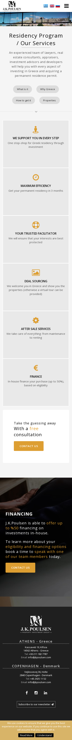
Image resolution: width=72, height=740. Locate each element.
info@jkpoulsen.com (39, 657)
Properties (49, 100)
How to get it (23, 100)
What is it (22, 89)
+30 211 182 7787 (38, 654)
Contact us (29, 446)
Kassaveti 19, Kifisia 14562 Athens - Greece (36, 649)
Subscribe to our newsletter (34, 704)
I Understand (44, 735)
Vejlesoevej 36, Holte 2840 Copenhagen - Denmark (36, 673)
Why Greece (47, 89)
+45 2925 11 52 (38, 678)
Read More (26, 735)
